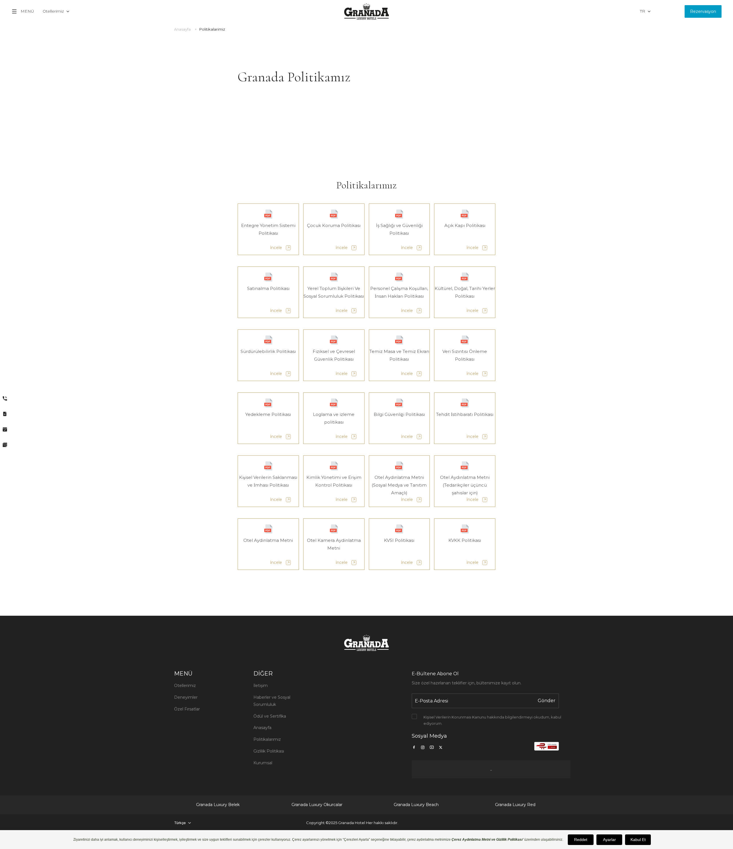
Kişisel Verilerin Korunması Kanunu (454, 717)
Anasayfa (182, 29)
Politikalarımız (267, 739)
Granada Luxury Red (515, 804)
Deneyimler (186, 697)
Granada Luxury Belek (218, 804)
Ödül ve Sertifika (269, 716)
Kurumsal (262, 762)
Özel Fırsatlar (187, 709)
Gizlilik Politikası (268, 751)
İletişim (260, 685)
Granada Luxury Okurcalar (316, 804)
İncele (276, 247)
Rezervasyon (703, 11)
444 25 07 (668, 11)
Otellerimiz (185, 685)
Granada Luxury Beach (416, 804)
